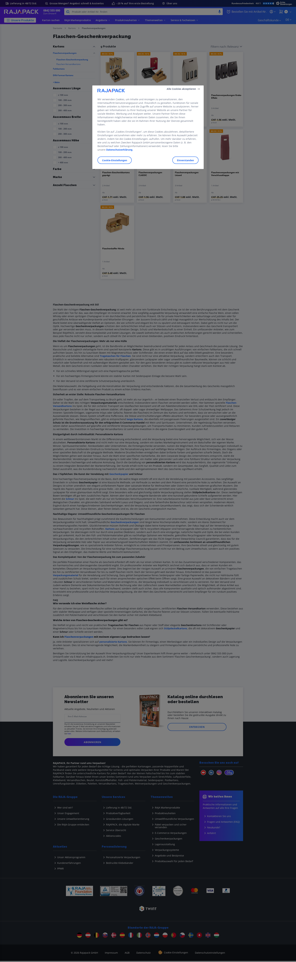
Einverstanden (185, 160)
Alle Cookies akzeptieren (181, 88)
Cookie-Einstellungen (114, 160)
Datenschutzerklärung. (119, 149)
